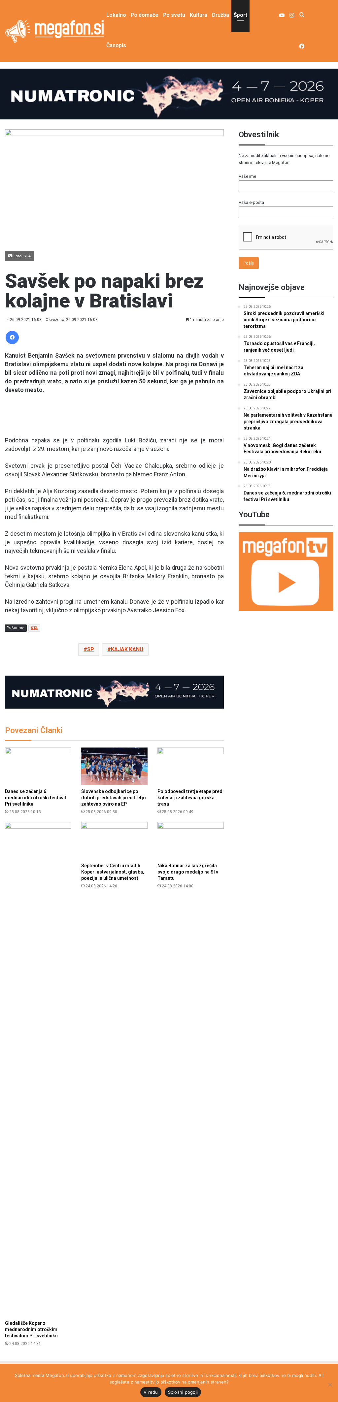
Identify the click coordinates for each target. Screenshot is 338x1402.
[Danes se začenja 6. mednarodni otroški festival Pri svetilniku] (38, 766)
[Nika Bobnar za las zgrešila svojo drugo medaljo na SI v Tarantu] (190, 840)
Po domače (144, 15)
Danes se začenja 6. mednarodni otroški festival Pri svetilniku (35, 798)
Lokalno (116, 15)
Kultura (198, 15)
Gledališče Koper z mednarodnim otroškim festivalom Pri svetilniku (31, 1329)
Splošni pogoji (183, 1392)
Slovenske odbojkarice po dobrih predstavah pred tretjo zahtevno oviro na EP (113, 798)
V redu (151, 1392)
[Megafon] (54, 31)
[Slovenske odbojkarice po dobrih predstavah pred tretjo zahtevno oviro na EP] (114, 766)
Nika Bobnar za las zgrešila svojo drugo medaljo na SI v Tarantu (187, 872)
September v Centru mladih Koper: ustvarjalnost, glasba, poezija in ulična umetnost (112, 872)
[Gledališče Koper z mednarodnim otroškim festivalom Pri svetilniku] (38, 1069)
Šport (240, 15)
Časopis (116, 45)
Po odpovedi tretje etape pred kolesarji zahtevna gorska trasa (189, 798)
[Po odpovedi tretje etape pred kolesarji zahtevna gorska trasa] (190, 766)
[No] (329, 1384)
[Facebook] (12, 337)
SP (90, 649)
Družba (220, 15)
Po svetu (174, 15)
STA (34, 628)
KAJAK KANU (127, 649)
